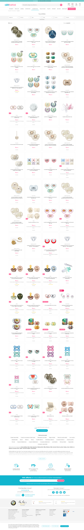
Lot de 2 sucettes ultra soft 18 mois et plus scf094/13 (33, 92)
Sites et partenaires (38, 510)
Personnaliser (45, 526)
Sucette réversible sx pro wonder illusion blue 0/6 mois (33, 117)
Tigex (21, 448)
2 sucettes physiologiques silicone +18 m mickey (33, 361)
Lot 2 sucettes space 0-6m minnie (50, 305)
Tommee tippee (26, 448)
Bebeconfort (40, 447)
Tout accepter (64, 526)
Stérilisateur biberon (49, 439)
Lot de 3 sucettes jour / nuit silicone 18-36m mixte (33, 42)
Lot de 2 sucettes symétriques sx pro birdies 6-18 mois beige (16, 170)
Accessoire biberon (60, 439)
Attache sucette (70, 439)
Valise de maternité (52, 514)
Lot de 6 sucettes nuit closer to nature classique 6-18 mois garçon (50, 92)
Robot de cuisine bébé (62, 437)
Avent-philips (24, 447)
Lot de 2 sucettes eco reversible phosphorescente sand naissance (16, 197)
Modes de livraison (11, 515)
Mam (28, 447)
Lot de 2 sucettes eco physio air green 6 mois (50, 389)
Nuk (31, 447)
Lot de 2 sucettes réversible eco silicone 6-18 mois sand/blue (50, 42)
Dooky (65, 447)
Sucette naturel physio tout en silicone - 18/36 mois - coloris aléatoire (16, 87)
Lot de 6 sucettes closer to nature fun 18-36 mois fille (50, 67)
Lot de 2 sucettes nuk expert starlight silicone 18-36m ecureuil (50, 250)
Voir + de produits (42, 430)
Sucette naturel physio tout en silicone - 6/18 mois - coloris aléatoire (67, 246)
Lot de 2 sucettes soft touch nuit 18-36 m (33, 67)
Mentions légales (24, 514)
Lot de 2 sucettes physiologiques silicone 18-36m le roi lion (16, 333)
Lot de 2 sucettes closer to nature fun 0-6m (50, 333)
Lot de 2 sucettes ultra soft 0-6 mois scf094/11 (17, 67)
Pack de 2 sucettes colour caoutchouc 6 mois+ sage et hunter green (16, 306)
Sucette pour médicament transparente (67, 278)
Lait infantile (54, 441)
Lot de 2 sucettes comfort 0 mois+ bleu (17, 361)
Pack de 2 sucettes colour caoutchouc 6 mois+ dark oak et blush (33, 278)
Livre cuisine (72, 437)
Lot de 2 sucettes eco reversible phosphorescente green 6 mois (16, 42)
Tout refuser (55, 526)
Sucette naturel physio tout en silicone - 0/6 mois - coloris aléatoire (33, 246)
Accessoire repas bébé (42, 444)
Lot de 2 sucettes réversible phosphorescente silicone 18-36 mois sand (67, 145)
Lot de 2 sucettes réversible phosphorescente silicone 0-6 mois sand (67, 198)
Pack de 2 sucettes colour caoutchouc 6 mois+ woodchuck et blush (33, 306)
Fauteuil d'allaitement (21, 441)
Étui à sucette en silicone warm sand (16, 144)
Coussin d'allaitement (33, 441)
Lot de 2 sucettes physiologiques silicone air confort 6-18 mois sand (67, 67)
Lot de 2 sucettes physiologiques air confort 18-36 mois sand (33, 145)
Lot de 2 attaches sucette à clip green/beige (16, 250)
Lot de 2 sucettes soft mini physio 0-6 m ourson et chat (33, 389)
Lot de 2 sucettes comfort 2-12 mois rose (17, 389)
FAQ (36, 515)
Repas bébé (70, 441)
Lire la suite (42, 458)
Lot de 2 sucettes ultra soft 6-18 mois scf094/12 (50, 117)
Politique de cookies (11, 514)
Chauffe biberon (39, 439)
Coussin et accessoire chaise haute (28, 437)
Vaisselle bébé (15, 439)
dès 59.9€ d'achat (16, 469)
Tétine (32, 439)
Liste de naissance (52, 510)
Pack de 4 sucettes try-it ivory (33, 222)
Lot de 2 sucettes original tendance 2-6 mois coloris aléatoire (67, 170)
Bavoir (21, 439)
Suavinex (35, 447)
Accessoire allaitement (45, 441)
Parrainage (51, 515)
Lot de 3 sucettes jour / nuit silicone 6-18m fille (67, 223)
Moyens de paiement (11, 516)
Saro (18, 448)
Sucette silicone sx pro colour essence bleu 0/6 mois (33, 197)
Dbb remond (53, 447)
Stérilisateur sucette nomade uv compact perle (67, 306)
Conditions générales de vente (12, 510)
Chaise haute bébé (14, 437)
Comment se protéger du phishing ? (27, 515)
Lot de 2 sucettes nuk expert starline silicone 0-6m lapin (67, 42)
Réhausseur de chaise (42, 437)
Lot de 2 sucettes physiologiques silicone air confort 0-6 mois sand (50, 145)
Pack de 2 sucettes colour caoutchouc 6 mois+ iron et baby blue (50, 278)
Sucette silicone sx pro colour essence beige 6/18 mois (67, 92)
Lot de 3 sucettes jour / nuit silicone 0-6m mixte (50, 197)
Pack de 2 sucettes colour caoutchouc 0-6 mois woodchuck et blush (16, 278)
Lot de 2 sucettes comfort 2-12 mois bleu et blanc (67, 361)
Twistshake (33, 448)
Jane (68, 447)
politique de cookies (13, 527)
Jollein (71, 447)
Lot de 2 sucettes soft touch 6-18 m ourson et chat (17, 416)
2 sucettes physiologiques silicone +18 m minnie (50, 170)
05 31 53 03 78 (67, 470)
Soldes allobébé (24, 516)
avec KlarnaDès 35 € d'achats (33, 469)
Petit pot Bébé (63, 441)
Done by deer (60, 447)
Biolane (48, 447)
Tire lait (13, 441)
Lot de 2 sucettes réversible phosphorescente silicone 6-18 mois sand (17, 223)
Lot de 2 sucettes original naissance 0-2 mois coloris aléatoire (33, 170)
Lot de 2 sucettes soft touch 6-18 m (67, 388)
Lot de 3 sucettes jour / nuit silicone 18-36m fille (50, 223)
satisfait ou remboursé (50, 469)
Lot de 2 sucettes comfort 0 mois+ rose (50, 361)
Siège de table (52, 437)
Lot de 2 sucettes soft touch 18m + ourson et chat (33, 416)
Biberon (27, 439)
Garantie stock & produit (11, 517)
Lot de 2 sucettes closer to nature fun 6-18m (33, 333)
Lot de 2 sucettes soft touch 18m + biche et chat (17, 117)
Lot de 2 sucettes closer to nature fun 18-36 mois (67, 333)
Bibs (45, 447)
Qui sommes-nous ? (25, 510)
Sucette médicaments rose (67, 116)
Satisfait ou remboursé (11, 518)
